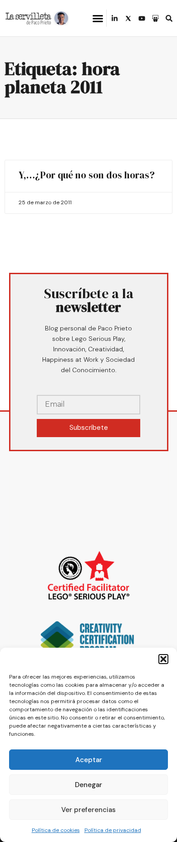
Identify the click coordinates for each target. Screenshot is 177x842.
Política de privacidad (112, 830)
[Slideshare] (155, 18)
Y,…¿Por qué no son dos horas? (87, 175)
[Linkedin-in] (114, 18)
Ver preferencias (88, 809)
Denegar (88, 784)
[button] (163, 659)
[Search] (169, 18)
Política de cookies (56, 830)
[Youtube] (141, 18)
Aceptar (88, 759)
